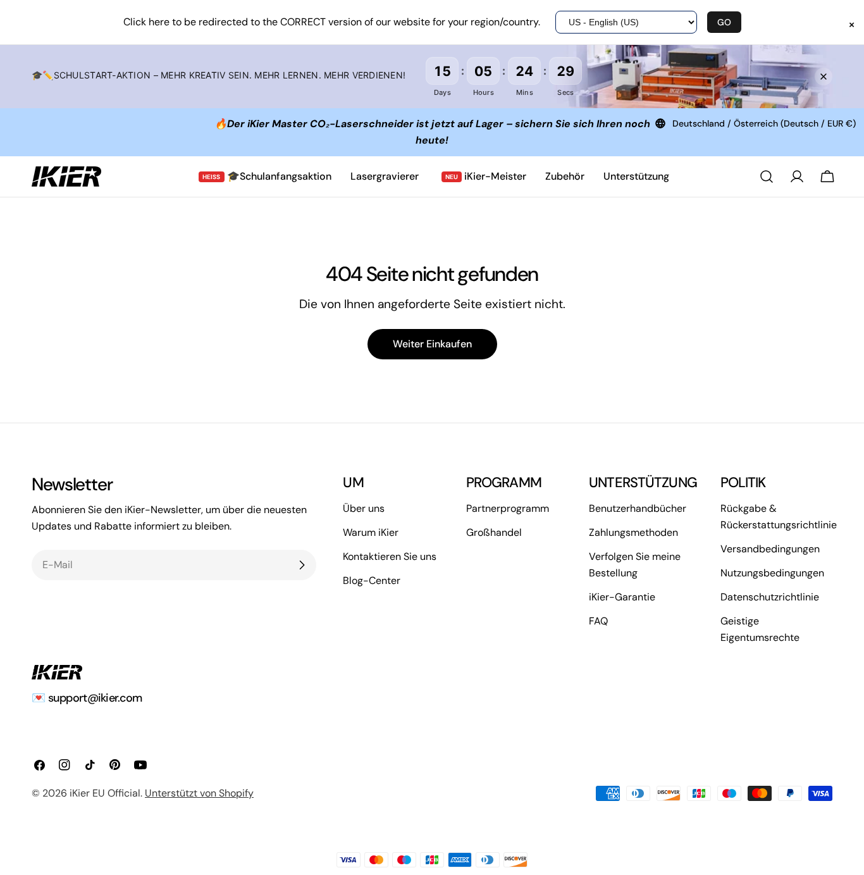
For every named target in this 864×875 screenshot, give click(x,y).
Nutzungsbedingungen (772, 573)
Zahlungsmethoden (633, 532)
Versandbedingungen (770, 548)
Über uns (364, 508)
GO (724, 22)
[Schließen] (823, 76)
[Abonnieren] (301, 565)
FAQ (598, 621)
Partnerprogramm (507, 508)
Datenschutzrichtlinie (769, 597)
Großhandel (494, 532)
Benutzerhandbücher (637, 508)
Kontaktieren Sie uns (389, 556)
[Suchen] (766, 176)
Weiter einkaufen (432, 344)
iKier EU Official (105, 793)
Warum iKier (370, 532)
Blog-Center (371, 580)
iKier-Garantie (622, 597)
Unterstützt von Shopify (199, 793)
